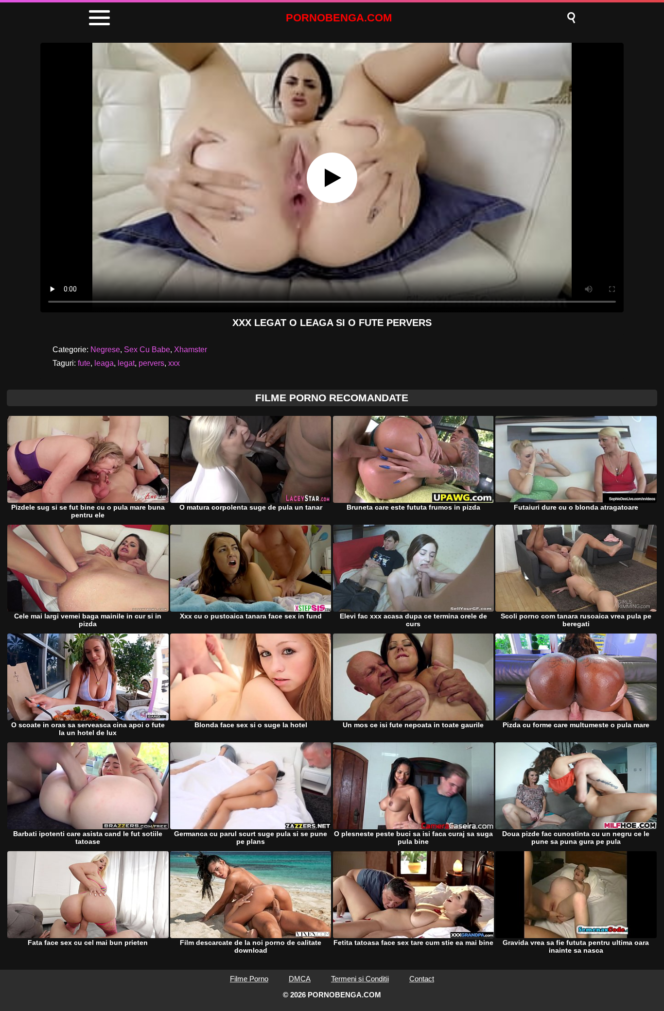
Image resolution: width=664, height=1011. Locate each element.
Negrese (105, 349)
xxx (174, 363)
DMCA (300, 979)
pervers (151, 363)
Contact (421, 979)
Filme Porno (249, 979)
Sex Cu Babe (147, 349)
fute (84, 363)
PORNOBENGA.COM (339, 18)
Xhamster (190, 349)
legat (126, 363)
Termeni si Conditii (360, 979)
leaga (104, 363)
